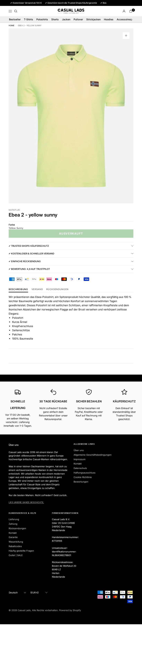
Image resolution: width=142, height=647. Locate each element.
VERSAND (37, 289)
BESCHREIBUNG (18, 289)
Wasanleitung (16, 541)
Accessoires (124, 19)
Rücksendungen (17, 528)
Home (11, 26)
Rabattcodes (15, 546)
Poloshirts (42, 19)
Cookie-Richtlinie (83, 477)
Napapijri (14, 210)
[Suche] (16, 11)
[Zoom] (126, 35)
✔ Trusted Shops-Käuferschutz (29, 245)
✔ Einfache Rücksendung (25, 261)
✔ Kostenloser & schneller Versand (31, 253)
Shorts (55, 19)
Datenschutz (80, 468)
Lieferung (14, 519)
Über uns (79, 450)
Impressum (79, 459)
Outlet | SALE (16, 555)
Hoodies (108, 19)
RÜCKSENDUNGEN (57, 289)
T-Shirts (28, 19)
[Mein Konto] (124, 11)
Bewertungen (81, 481)
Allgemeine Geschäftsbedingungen (93, 454)
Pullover (78, 19)
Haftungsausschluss (84, 472)
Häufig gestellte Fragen (21, 550)
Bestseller (15, 19)
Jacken (66, 19)
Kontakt (78, 463)
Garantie (13, 537)
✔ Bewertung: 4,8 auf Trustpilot (29, 269)
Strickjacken (93, 19)
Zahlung (13, 523)
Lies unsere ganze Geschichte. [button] (26, 502)
